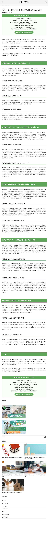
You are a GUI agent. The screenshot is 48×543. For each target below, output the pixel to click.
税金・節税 (6, 508)
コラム (4, 12)
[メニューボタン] (2, 2)
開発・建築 (6, 517)
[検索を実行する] (45, 437)
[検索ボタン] (46, 2)
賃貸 (4, 511)
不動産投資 (6, 503)
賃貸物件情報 (6, 514)
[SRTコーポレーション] (24, 2)
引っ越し (5, 506)
